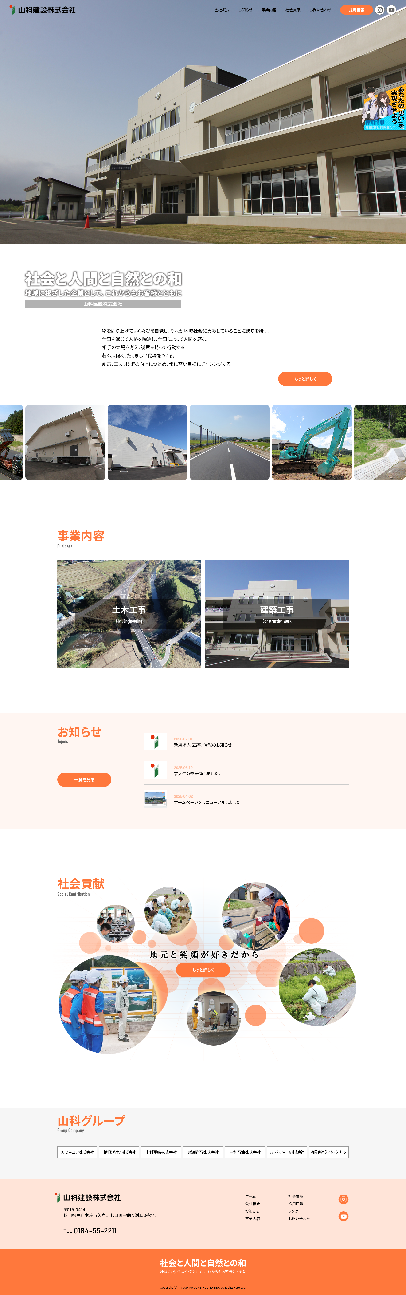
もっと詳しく (305, 379)
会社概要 (222, 9)
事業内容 (269, 9)
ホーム (250, 1196)
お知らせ (245, 9)
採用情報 (356, 9)
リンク (293, 1211)
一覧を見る (84, 779)
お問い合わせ (320, 9)
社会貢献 (293, 9)
